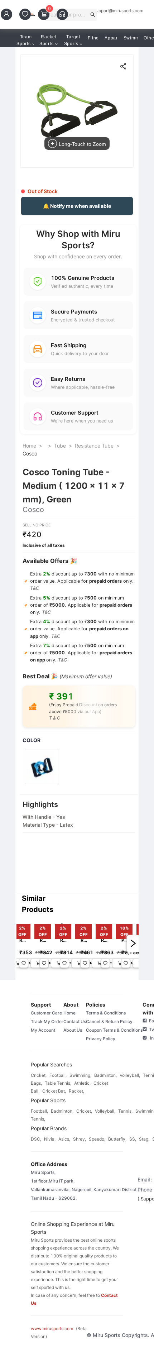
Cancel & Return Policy (109, 1021)
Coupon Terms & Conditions (114, 1030)
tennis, (125, 1111)
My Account (43, 1030)
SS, (132, 1139)
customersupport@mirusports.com (109, 11)
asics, (64, 1139)
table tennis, (58, 1083)
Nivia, (50, 1139)
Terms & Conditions (106, 1013)
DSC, (36, 1139)
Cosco (30, 453)
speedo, (97, 1139)
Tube (60, 446)
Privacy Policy (100, 1038)
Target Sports (72, 40)
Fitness (96, 37)
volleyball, (130, 1075)
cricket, (39, 1075)
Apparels (114, 37)
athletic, (82, 1083)
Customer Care (46, 1013)
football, (58, 1075)
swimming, (80, 1075)
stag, (144, 1139)
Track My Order (47, 1021)
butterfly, (117, 1139)
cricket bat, (54, 1091)
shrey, (79, 1139)
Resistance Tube (94, 446)
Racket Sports (47, 40)
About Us (72, 1030)
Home (29, 446)
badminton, (105, 1075)
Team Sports (24, 40)
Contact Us (74, 1021)
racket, (76, 1091)
